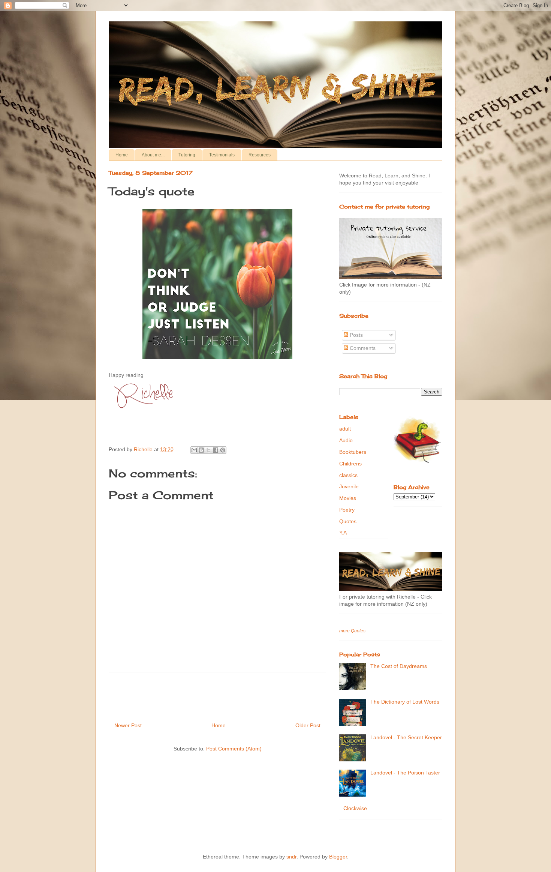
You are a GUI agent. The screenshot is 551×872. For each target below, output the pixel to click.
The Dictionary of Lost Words (404, 702)
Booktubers (352, 452)
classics (348, 475)
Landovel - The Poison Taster (405, 773)
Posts (355, 335)
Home (121, 155)
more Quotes (352, 630)
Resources (260, 155)
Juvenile (349, 486)
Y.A (343, 533)
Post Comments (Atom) (234, 749)
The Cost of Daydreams (398, 666)
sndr (291, 857)
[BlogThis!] (201, 450)
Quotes (347, 521)
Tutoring (186, 155)
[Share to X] (208, 450)
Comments (362, 348)
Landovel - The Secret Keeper (406, 737)
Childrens (350, 464)
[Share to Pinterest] (222, 450)
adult (345, 429)
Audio (346, 440)
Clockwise (355, 808)
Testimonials (222, 155)
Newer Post (128, 725)
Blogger (338, 857)
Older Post (307, 725)
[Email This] (194, 450)
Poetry (347, 510)
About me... (153, 155)
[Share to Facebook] (215, 450)
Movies (347, 498)
